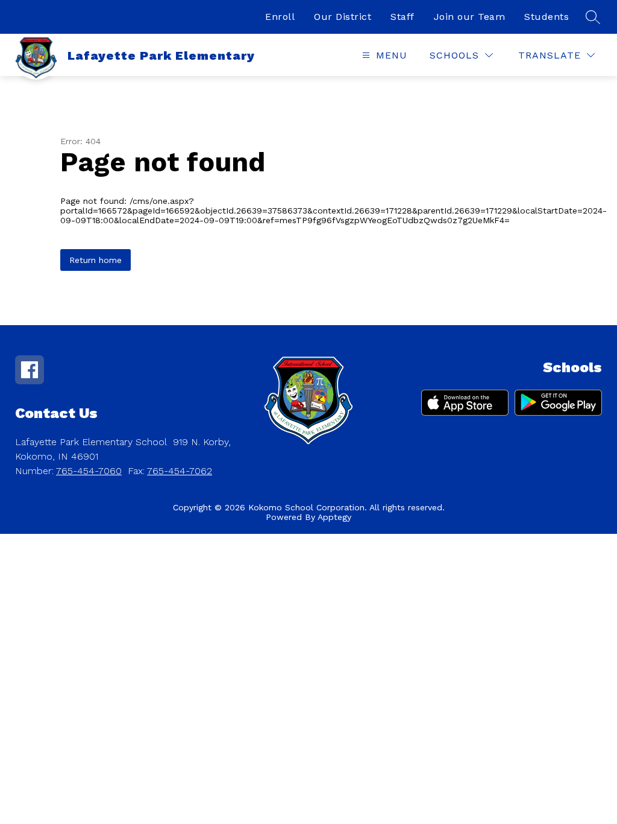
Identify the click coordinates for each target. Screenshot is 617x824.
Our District (342, 16)
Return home (95, 260)
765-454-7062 (179, 471)
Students (546, 16)
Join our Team (470, 16)
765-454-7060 (89, 471)
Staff (402, 16)
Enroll (280, 16)
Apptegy (334, 517)
